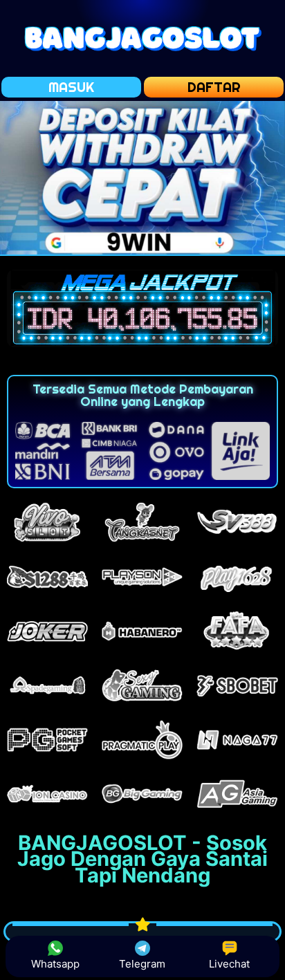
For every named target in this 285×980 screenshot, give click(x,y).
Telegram (142, 963)
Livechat (229, 963)
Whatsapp (55, 963)
